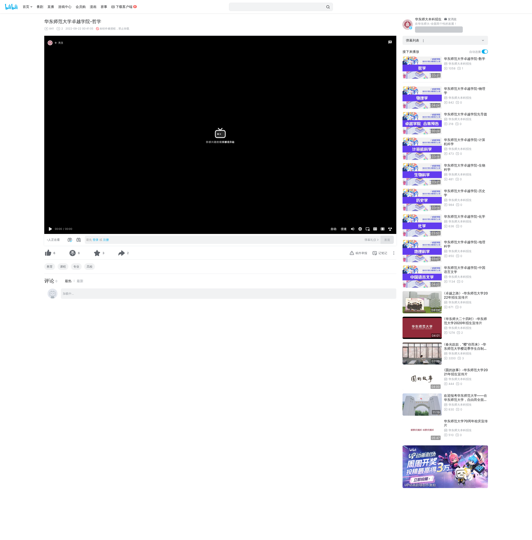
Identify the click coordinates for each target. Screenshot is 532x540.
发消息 (452, 19)
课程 (63, 266)
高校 (89, 266)
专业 (76, 266)
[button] (50, 229)
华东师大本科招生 (428, 19)
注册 (106, 239)
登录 (96, 239)
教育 (50, 266)
